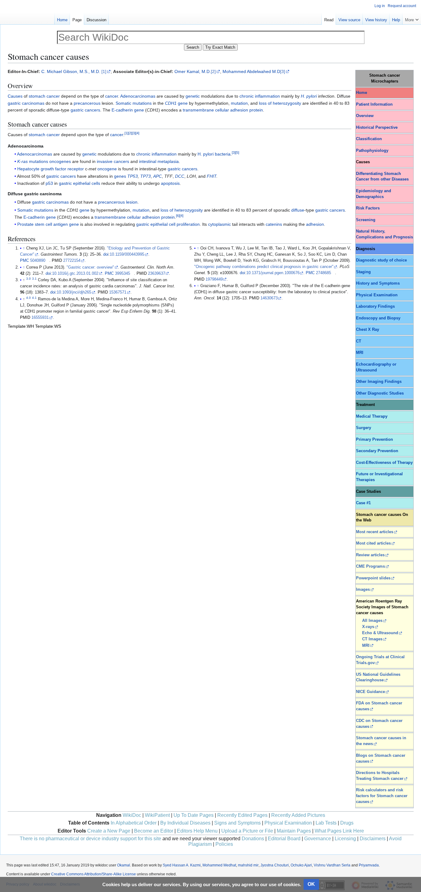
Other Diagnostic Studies (380, 393)
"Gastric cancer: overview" (90, 267)
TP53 (132, 176)
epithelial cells (86, 183)
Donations (253, 838)
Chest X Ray (367, 329)
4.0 (28, 297)
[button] (412, 18)
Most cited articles (373, 543)
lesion (131, 202)
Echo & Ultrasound (380, 633)
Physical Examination (377, 295)
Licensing (345, 838)
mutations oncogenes (50, 161)
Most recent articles (374, 532)
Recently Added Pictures (298, 815)
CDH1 (171, 103)
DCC (179, 176)
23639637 (156, 273)
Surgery (363, 428)
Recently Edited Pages (242, 815)
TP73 (145, 176)
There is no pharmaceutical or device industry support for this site (90, 838)
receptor (75, 168)
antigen (60, 224)
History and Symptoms (378, 283)
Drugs (347, 822)
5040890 (37, 260)
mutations (142, 103)
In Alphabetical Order (134, 822)
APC (157, 176)
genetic (193, 96)
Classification (369, 139)
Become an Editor (153, 830)
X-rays (368, 627)
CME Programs (370, 566)
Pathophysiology (372, 150)
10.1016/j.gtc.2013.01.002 (75, 273)
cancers (121, 161)
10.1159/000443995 (127, 254)
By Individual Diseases (185, 822)
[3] (282, 71)
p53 (49, 183)
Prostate (25, 224)
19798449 (214, 279)
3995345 (122, 273)
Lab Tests (326, 822)
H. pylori (206, 154)
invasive (104, 161)
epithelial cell (162, 224)
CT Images (372, 639)
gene (183, 103)
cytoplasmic (219, 224)
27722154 (71, 260)
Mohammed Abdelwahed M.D (251, 71)
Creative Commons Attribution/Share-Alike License (93, 874)
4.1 (34, 297)
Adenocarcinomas (137, 96)
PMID (57, 260)
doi (105, 254)
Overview (365, 116)
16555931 (40, 317)
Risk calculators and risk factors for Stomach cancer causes (381, 796)
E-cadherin (122, 109)
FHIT (211, 176)
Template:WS (48, 326)
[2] (213, 71)
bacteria (223, 154)
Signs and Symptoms (237, 822)
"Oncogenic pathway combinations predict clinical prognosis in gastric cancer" (263, 267)
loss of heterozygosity (280, 103)
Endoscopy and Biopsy (378, 318)
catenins (274, 224)
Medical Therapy (371, 416)
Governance (317, 838)
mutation (239, 103)
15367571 (117, 292)
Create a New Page (108, 830)
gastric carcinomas (26, 103)
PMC (24, 260)
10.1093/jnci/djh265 (74, 292)
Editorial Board (284, 838)
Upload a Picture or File (247, 830)
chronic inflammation (259, 96)
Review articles (370, 555)
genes (120, 176)
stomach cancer (44, 96)
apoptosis (170, 183)
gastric (65, 183)
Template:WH (21, 326)
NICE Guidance (370, 692)
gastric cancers (85, 109)
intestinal (147, 161)
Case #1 (363, 503)
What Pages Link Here (339, 830)
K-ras (22, 161)
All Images (372, 620)
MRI (359, 353)
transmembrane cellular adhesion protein (223, 109)
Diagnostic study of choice (381, 260)
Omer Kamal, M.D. (192, 71)
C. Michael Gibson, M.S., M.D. (70, 71)
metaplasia (168, 161)
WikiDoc (132, 815)
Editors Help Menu (197, 830)
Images (363, 589)
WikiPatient (157, 815)
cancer (111, 96)
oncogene (107, 168)
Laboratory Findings (375, 306)
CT (358, 341)
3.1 (34, 278)
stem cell (43, 224)
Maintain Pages (294, 830)
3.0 (28, 278)
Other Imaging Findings (379, 381)
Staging (363, 272)
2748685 (323, 273)
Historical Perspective (377, 127)
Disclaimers (373, 838)
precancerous (87, 103)
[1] (103, 71)
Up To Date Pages (194, 815)
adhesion (315, 224)
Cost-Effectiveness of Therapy (384, 462)
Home (361, 93)
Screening (365, 220)
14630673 (269, 298)
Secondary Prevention (377, 451)
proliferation (188, 224)
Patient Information (374, 104)
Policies (224, 844)
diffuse (297, 210)
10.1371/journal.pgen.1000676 (273, 273)
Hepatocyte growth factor (41, 168)
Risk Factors (368, 208)
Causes (15, 96)
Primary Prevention (374, 439)
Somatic (123, 103)
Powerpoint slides (373, 578)
